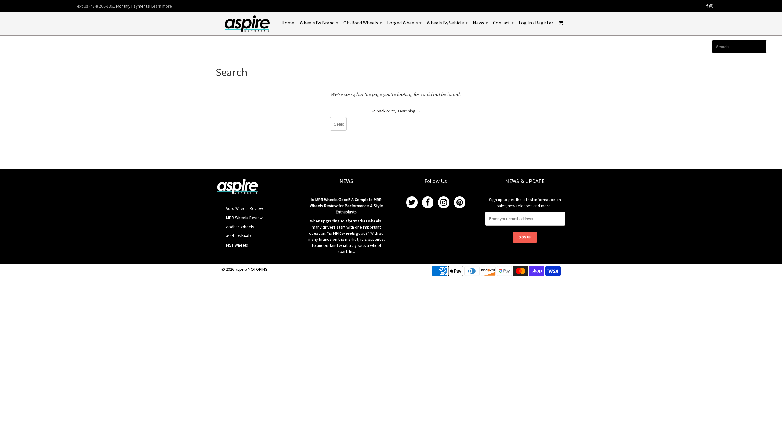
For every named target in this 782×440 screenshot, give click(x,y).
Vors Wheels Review (244, 208)
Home (287, 23)
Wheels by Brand (319, 23)
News (480, 23)
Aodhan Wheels (240, 226)
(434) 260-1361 (102, 6)
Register (544, 23)
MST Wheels (237, 245)
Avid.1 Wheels (238, 236)
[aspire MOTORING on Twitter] (412, 202)
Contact (503, 23)
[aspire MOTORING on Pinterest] (459, 202)
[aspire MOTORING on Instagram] (711, 6)
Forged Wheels (404, 23)
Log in (525, 23)
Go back (378, 111)
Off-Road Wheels (362, 23)
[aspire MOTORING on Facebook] (707, 6)
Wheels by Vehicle (447, 23)
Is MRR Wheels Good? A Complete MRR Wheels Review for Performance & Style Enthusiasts (346, 206)
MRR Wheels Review (244, 217)
